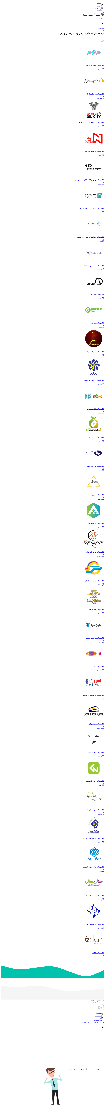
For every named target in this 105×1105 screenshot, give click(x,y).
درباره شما (99, 4)
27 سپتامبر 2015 (100, 670)
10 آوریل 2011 (101, 928)
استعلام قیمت (98, 8)
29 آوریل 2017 (101, 499)
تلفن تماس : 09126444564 (98, 1022)
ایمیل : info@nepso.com (86, 1022)
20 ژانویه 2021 (101, 69)
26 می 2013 (101, 871)
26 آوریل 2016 (101, 613)
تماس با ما (99, 10)
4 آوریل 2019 (101, 155)
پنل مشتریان (95, 28)
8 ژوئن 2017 (101, 470)
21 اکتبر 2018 (101, 212)
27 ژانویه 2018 (101, 384)
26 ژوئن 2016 (101, 584)
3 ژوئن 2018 (101, 298)
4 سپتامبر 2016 (100, 556)
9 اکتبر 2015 (101, 642)
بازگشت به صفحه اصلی (98, 30)
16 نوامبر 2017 (101, 441)
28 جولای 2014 (101, 756)
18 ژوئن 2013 (101, 842)
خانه (101, 1)
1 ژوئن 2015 (101, 699)
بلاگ (101, 7)
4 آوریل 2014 (101, 785)
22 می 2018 (101, 355)
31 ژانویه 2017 (101, 527)
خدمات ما (99, 3)
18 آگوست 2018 (100, 241)
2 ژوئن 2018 (101, 327)
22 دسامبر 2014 (100, 728)
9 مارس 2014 (101, 814)
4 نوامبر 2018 (101, 184)
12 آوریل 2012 (101, 899)
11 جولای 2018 (101, 270)
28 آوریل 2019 (101, 126)
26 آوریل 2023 (101, 41)
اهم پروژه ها (99, 5)
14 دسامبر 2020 (100, 98)
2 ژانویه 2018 (101, 413)
